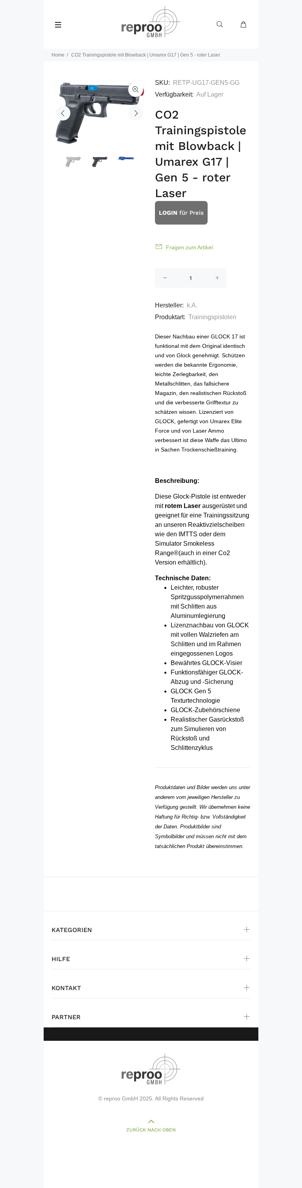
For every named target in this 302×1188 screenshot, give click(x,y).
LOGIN (168, 212)
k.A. (192, 305)
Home (58, 55)
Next (135, 113)
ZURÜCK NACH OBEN (151, 1130)
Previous (62, 113)
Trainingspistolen (212, 317)
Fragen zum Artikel (189, 247)
